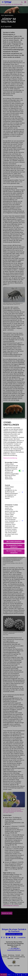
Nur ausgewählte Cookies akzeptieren (14, 546)
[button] (23, 471)
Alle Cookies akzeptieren (14, 541)
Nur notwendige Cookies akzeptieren (14, 551)
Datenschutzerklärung (10, 458)
